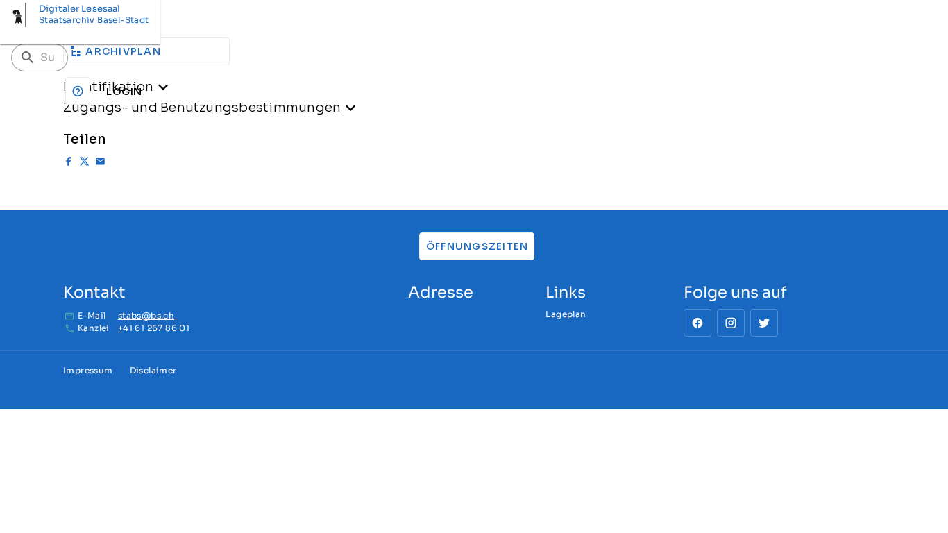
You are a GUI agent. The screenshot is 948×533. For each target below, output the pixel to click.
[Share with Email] (100, 163)
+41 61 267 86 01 (153, 328)
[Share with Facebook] (68, 163)
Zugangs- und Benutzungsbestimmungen (202, 107)
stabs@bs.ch (146, 315)
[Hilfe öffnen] (77, 91)
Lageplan (565, 314)
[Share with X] (84, 163)
